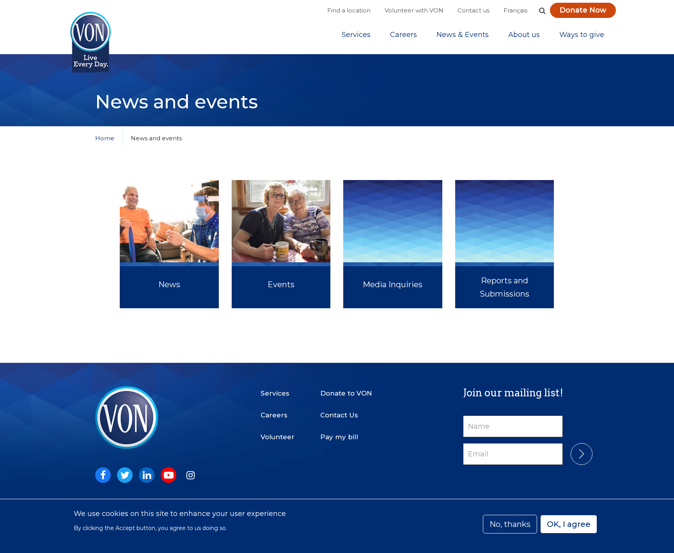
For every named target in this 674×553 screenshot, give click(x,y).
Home (104, 138)
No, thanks (510, 524)
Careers (403, 34)
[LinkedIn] (146, 475)
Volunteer (277, 437)
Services (356, 34)
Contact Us (339, 415)
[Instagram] (190, 475)
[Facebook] (103, 475)
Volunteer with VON (414, 10)
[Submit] (581, 454)
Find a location (349, 10)
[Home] (90, 42)
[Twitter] (125, 475)
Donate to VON (346, 393)
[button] (542, 10)
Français (515, 10)
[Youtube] (168, 475)
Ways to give (581, 34)
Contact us (474, 10)
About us (524, 34)
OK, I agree (569, 524)
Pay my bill (339, 437)
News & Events (462, 34)
